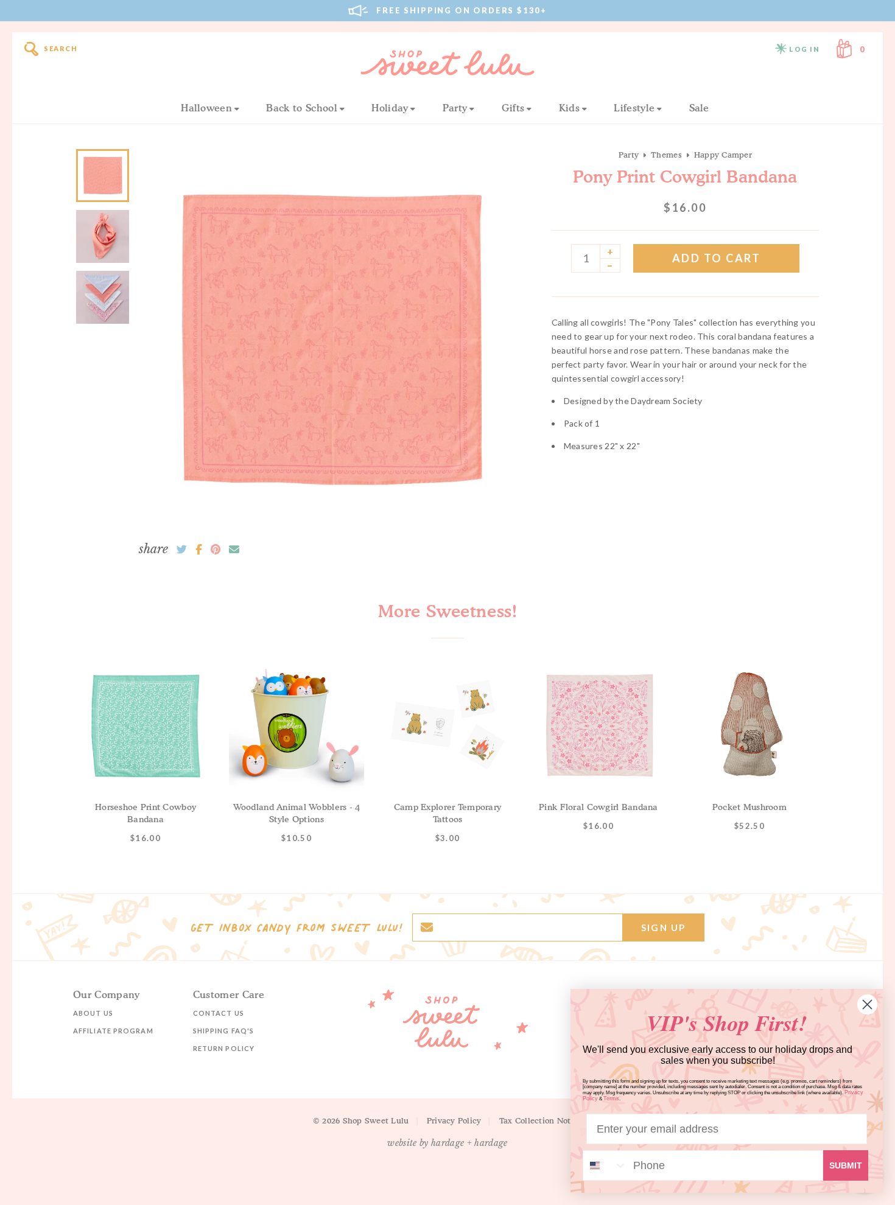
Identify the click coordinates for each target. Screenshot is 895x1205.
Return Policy (223, 1048)
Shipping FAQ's (223, 1031)
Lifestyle (634, 108)
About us (93, 1013)
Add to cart (716, 258)
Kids (569, 108)
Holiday (389, 108)
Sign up (663, 927)
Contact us (218, 1013)
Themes (666, 154)
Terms (611, 1098)
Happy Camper (723, 154)
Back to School (301, 108)
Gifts (513, 108)
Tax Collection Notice (540, 1120)
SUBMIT (845, 1165)
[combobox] (605, 1165)
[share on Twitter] (182, 549)
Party (455, 108)
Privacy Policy (454, 1120)
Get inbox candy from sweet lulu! (296, 927)
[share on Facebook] (198, 549)
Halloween (206, 108)
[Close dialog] (867, 1004)
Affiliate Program (113, 1031)
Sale (699, 108)
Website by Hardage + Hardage (447, 1142)
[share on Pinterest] (215, 549)
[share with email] (234, 549)
